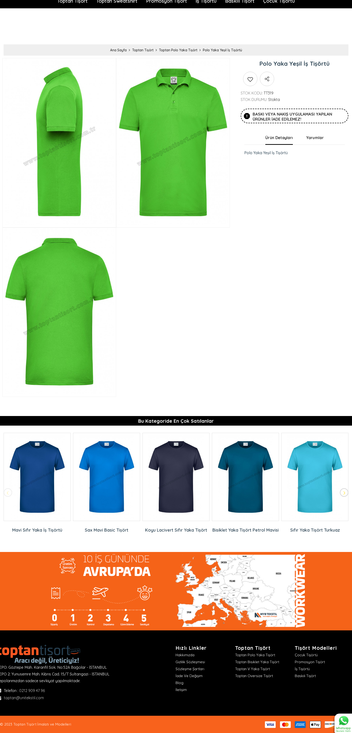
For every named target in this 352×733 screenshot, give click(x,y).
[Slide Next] (344, 492)
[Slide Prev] (8, 492)
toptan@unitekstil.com (24, 697)
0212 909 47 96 (32, 690)
